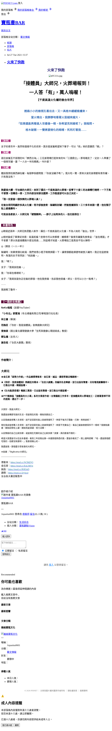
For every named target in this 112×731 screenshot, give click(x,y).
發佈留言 (6, 554)
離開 (17, 725)
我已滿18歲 (7, 725)
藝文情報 (25, 37)
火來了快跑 (15, 62)
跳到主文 (5, 30)
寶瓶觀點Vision (27, 525)
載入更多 (6, 536)
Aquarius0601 (7, 497)
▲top (3, 531)
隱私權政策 (72, 691)
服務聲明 (84, 691)
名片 (9, 50)
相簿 (9, 43)
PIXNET (34, 691)
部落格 (10, 46)
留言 (32, 514)
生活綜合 (24, 522)
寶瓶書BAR (13, 22)
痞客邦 (25, 514)
